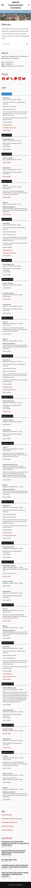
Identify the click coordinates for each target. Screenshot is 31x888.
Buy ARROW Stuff (7, 814)
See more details (7, 130)
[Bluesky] (24, 79)
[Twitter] (7, 79)
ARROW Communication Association (15, 5)
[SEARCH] (27, 44)
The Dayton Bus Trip (7, 830)
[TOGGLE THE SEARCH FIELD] (28, 5)
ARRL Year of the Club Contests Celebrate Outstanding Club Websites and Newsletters (15, 874)
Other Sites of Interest (8, 826)
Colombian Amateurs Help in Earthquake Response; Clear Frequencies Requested (15, 866)
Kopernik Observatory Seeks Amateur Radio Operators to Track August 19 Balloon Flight (14, 852)
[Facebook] (3, 79)
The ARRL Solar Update (9, 859)
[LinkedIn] (20, 79)
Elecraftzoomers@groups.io (9, 127)
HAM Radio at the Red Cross (9, 822)
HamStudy (11, 475)
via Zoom (14, 192)
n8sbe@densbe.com (7, 124)
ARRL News (8, 837)
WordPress (19, 884)
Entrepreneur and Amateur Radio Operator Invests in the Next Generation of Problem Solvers (15, 843)
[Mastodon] (16, 79)
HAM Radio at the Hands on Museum (12, 818)
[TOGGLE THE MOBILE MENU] (2, 5)
